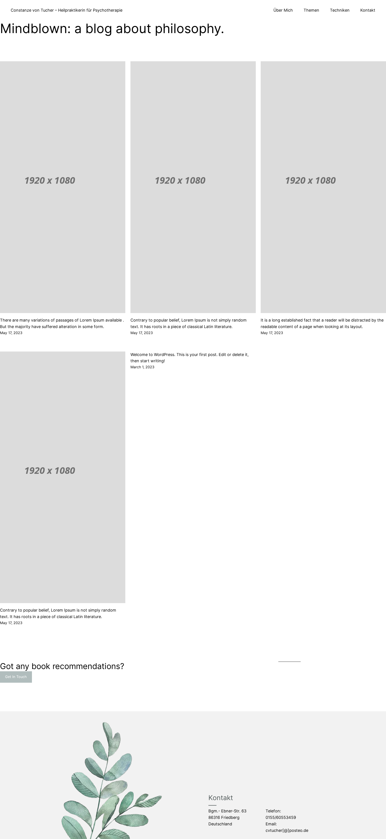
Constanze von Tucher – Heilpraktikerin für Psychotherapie (66, 10)
